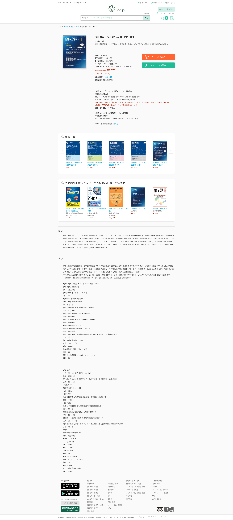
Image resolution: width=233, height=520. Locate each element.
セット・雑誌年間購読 (115, 505)
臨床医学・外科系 (92, 490)
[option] (76, 155)
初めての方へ (144, 3)
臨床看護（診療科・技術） (95, 505)
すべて (66, 27)
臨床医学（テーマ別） (94, 496)
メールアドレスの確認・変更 (135, 487)
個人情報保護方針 (71, 517)
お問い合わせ (170, 3)
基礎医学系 (90, 484)
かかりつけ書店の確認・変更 (135, 493)
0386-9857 (108, 77)
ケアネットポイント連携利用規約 (124, 517)
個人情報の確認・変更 (133, 484)
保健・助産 (90, 511)
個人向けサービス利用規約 (86, 517)
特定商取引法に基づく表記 (104, 517)
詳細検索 (147, 13)
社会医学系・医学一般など (95, 499)
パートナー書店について (160, 490)
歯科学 (110, 499)
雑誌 (72, 27)
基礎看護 (90, 502)
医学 (77, 27)
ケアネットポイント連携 (160, 493)
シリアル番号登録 (70, 503)
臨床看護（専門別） (93, 508)
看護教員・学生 (113, 484)
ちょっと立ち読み (158, 65)
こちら (116, 124)
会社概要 (61, 517)
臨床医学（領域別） (93, 493)
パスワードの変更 (132, 490)
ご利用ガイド (157, 3)
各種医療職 (111, 487)
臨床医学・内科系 (92, 487)
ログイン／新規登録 (166, 9)
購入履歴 (129, 499)
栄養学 (110, 493)
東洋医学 (111, 490)
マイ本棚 (129, 496)
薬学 (109, 496)
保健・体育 (111, 502)
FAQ (153, 496)
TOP (59, 27)
